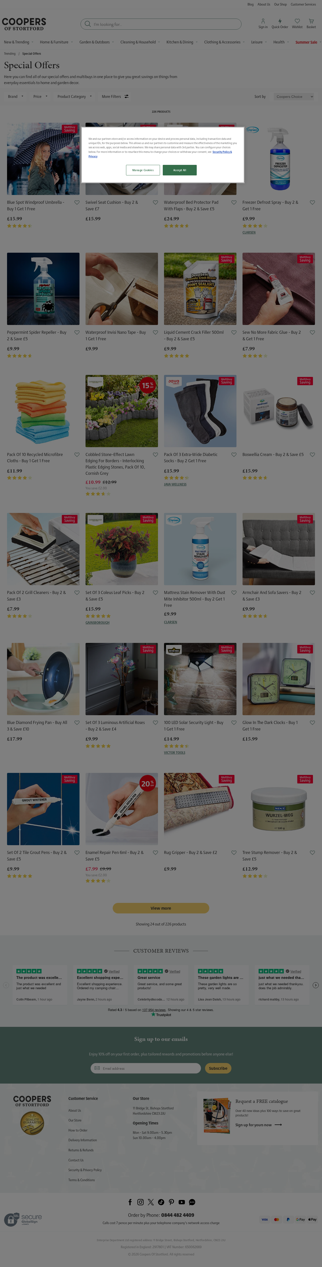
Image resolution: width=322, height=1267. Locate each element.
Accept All (179, 170)
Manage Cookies (143, 170)
